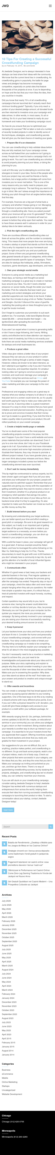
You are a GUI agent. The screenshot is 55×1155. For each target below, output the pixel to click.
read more (8, 809)
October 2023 (8, 1010)
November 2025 (9, 933)
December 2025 (9, 929)
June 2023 (7, 1026)
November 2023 (9, 1006)
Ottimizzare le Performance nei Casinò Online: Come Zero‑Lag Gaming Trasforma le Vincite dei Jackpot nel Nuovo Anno (30, 873)
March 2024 (7, 989)
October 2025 (8, 937)
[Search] (50, 826)
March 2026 (7, 917)
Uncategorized (8, 1090)
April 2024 (6, 985)
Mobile (5, 1077)
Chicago (6, 1121)
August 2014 (7, 1050)
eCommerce (7, 1073)
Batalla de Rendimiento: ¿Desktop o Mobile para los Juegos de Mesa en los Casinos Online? (30, 844)
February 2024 (8, 993)
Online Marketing (9, 1081)
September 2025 (9, 941)
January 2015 (8, 1046)
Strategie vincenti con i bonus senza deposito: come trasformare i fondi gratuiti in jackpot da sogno (29, 853)
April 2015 (6, 1038)
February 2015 (8, 1042)
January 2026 (8, 925)
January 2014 (8, 1054)
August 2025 (7, 945)
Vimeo (40, 377)
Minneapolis (7, 1136)
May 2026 (6, 908)
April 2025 (6, 961)
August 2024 (7, 969)
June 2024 (7, 977)
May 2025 (6, 957)
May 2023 (6, 1030)
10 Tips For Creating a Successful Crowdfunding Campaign (26, 61)
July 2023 (6, 1022)
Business (6, 1069)
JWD (5, 6)
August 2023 (7, 1018)
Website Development (12, 1094)
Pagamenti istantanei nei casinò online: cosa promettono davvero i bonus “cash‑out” (28, 863)
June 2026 (7, 904)
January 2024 (8, 997)
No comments (29, 65)
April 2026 (6, 912)
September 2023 (9, 1014)
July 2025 (6, 949)
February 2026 (8, 921)
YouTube (6, 381)
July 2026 (6, 900)
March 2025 (7, 965)
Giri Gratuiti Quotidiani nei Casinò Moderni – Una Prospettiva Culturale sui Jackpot (30, 883)
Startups (5, 1086)
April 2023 (6, 1034)
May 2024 (6, 981)
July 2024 (6, 973)
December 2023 (9, 1002)
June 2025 (7, 953)
